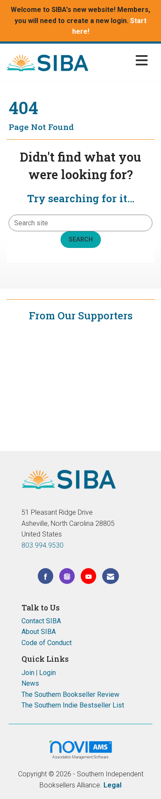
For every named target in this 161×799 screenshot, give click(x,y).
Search (81, 239)
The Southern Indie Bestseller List (72, 705)
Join (27, 673)
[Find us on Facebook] (45, 576)
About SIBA (38, 632)
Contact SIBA (41, 621)
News (30, 683)
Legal (112, 785)
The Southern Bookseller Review (70, 694)
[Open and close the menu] (120, 61)
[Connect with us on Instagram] (67, 576)
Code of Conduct (46, 643)
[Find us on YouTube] (88, 576)
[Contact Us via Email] (110, 576)
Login (47, 673)
